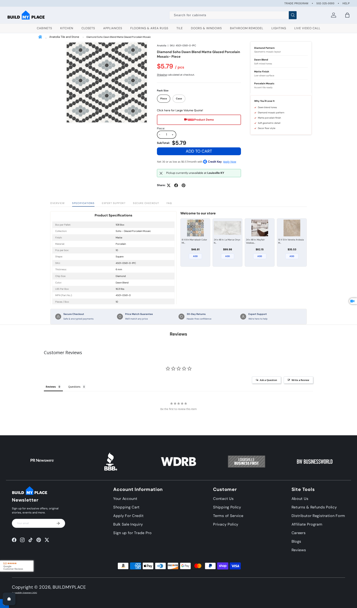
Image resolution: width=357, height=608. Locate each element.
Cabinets (44, 28)
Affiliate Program (307, 524)
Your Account (125, 498)
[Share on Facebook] (176, 185)
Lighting (278, 28)
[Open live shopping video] (353, 301)
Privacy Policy (225, 524)
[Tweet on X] (168, 185)
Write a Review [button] (300, 380)
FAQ (169, 203)
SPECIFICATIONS (83, 203)
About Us (300, 498)
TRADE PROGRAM (296, 3)
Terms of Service (228, 515)
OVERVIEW (57, 203)
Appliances (112, 28)
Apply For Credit (128, 515)
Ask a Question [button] (268, 380)
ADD (195, 256)
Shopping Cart (126, 507)
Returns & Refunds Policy (314, 507)
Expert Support (114, 203)
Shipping (162, 74)
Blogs (296, 541)
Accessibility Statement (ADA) (24, 593)
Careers (299, 532)
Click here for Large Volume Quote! (180, 110)
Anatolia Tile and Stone (64, 37)
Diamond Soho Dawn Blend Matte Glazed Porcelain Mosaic (118, 37)
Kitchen (66, 28)
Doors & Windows (206, 28)
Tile (179, 28)
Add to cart (199, 151)
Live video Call (307, 28)
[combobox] (233, 15)
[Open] (9, 599)
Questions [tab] (74, 386)
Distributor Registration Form (318, 515)
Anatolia (161, 45)
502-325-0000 (325, 3)
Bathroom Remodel (246, 28)
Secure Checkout (146, 203)
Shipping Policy (227, 507)
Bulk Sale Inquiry (128, 524)
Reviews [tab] (51, 386)
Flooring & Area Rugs (149, 28)
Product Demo (204, 120)
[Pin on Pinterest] (183, 185)
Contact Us (223, 498)
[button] (347, 15)
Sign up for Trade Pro (132, 532)
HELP (346, 3)
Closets (88, 28)
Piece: (161, 128)
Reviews (299, 549)
